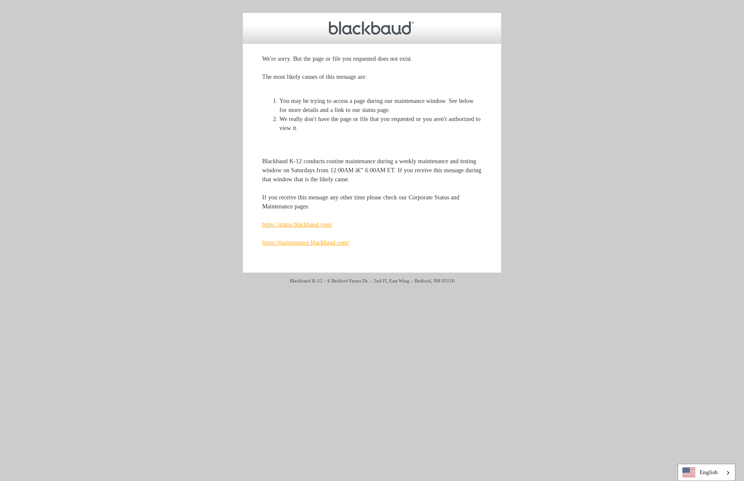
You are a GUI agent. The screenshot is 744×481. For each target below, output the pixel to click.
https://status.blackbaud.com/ (297, 224)
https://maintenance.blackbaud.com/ (305, 242)
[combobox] (706, 472)
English (709, 472)
